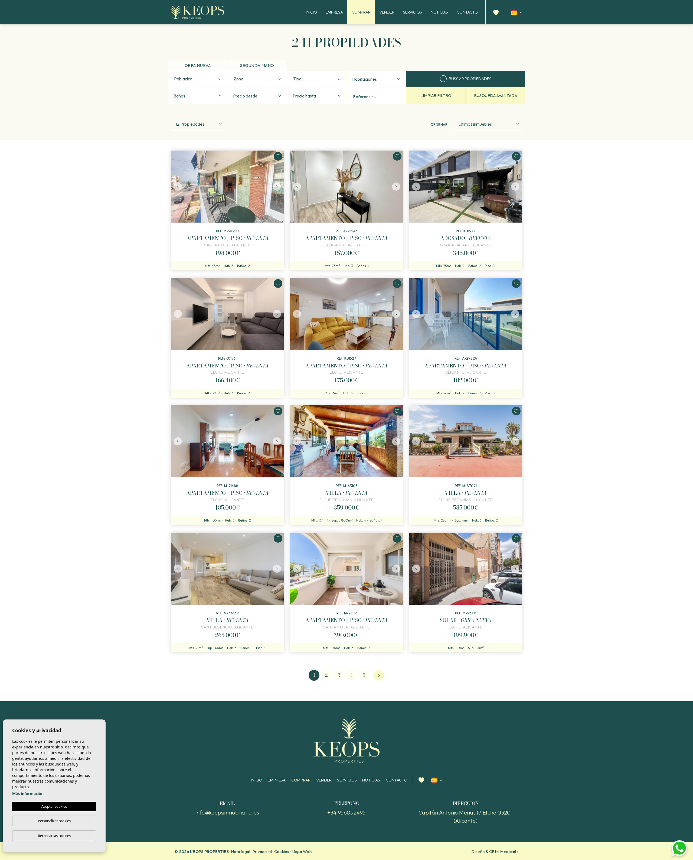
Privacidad (262, 851)
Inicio (311, 12)
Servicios (412, 12)
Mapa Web (302, 851)
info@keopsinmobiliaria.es (227, 812)
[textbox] (199, 79)
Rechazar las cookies (54, 835)
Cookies (281, 851)
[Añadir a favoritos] (278, 156)
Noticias (439, 12)
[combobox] (197, 79)
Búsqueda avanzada (495, 95)
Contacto (467, 12)
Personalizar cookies (54, 820)
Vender (386, 12)
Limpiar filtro (435, 95)
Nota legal (240, 851)
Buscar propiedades (470, 78)
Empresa (334, 12)
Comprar (361, 12)
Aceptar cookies (54, 806)
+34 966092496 (346, 812)
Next (278, 187)
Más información (28, 793)
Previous (176, 187)
